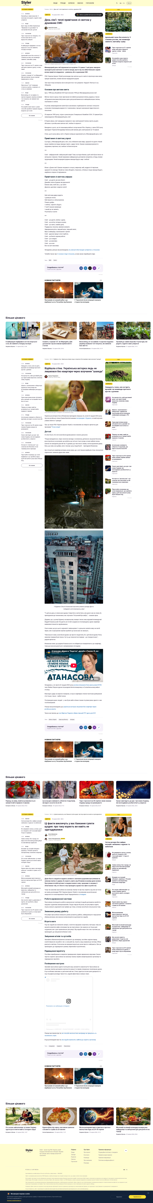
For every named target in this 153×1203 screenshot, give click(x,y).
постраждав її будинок (83, 418)
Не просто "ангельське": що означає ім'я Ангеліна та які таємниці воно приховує (29, 447)
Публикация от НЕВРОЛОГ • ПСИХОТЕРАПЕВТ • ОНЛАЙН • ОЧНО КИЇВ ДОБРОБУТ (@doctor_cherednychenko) (78, 1029)
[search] (117, 3)
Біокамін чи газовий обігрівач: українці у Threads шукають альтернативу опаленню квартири (31, 850)
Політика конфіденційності (106, 1160)
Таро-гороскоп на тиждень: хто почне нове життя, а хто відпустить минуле (31, 37)
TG (85, 268)
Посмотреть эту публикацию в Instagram (58, 1006)
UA (120, 3)
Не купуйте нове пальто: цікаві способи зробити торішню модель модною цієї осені (31, 109)
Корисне (71, 3)
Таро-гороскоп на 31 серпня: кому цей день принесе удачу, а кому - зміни (31, 67)
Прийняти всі (137, 1196)
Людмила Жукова (10, 346)
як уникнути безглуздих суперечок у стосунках (84, 250)
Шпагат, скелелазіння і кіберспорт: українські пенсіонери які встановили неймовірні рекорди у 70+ (31, 388)
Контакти (86, 1155)
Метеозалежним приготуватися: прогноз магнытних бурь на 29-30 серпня (31, 880)
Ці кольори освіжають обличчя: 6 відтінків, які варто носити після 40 (31, 418)
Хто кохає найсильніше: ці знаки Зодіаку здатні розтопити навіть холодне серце (31, 860)
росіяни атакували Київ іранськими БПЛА (87, 685)
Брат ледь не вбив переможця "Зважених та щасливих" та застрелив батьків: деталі (30, 28)
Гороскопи (90, 3)
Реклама (86, 1163)
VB (94, 268)
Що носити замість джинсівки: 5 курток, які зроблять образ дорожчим (31, 902)
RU (124, 3)
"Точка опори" (55, 427)
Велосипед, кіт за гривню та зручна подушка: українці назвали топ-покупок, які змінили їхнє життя (31, 98)
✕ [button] (148, 1193)
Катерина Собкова (10, 805)
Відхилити (119, 1196)
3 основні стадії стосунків (65, 254)
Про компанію (88, 1160)
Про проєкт (87, 1152)
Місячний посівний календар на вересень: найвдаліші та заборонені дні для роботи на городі (30, 891)
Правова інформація (105, 1157)
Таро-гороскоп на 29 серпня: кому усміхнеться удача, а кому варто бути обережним (31, 912)
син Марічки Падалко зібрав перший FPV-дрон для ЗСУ (77, 713)
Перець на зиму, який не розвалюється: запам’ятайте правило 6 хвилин (30, 409)
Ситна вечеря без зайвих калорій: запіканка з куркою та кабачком (31, 822)
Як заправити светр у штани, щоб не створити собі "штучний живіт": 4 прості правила (31, 831)
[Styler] (26, 3)
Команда (86, 1157)
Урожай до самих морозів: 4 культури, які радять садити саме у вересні (31, 18)
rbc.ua (129, 3)
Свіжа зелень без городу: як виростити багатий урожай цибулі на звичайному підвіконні (31, 840)
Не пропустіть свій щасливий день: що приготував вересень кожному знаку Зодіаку (31, 377)
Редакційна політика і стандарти (108, 1152)
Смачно (80, 3)
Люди (55, 3)
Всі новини (32, 115)
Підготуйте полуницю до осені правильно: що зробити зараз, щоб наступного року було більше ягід (31, 457)
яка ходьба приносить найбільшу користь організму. (79, 1040)
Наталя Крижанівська (85, 348)
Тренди (63, 3)
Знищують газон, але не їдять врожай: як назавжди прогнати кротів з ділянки (30, 368)
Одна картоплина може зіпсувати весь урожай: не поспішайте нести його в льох (31, 399)
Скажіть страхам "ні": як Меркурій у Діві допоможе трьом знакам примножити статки (31, 77)
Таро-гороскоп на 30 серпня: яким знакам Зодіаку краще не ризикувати (31, 427)
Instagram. (83, 894)
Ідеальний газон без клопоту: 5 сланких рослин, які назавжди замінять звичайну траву (30, 57)
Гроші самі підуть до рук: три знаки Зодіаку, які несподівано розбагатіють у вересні (30, 437)
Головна (47, 9)
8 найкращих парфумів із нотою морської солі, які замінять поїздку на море (31, 47)
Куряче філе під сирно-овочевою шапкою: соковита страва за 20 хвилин (31, 870)
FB (81, 268)
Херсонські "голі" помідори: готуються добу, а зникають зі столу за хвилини (30, 87)
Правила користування (105, 1155)
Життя (51, 9)
